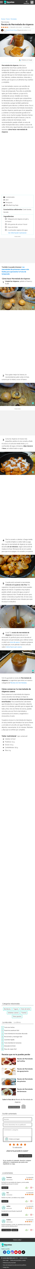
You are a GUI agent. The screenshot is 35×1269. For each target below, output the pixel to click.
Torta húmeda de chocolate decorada (15, 1033)
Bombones (7, 1009)
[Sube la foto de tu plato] (23, 1107)
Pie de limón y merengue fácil (13, 1036)
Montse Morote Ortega (11, 30)
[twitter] (8, 1252)
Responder (4, 1188)
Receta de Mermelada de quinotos (25, 1080)
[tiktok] (23, 1252)
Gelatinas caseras (13, 1013)
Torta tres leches (9, 1027)
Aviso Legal (5, 1260)
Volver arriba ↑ (17, 1240)
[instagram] (12, 1252)
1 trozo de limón (12, 227)
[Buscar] (32, 2)
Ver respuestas (6, 1230)
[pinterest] (19, 1252)
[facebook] (4, 1252)
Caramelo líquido (9, 1040)
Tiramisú (23, 1013)
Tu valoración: (17, 1148)
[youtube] (16, 1252)
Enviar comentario (25, 1156)
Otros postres (17, 1016)
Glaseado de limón (10, 1046)
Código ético (6, 1267)
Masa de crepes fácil (10, 1049)
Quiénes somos (23, 1258)
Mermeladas (14, 19)
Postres (8, 19)
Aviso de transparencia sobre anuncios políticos (14, 1265)
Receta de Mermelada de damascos (25, 1090)
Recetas (3, 19)
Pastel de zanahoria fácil (11, 1030)
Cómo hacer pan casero (14, 647)
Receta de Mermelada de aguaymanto (25, 1070)
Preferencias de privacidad (9, 1262)
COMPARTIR (26, 3)
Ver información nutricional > (17, 233)
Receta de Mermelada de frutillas (25, 1060)
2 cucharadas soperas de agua (17, 230)
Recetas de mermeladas (18, 682)
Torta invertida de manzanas (12, 1043)
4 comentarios (26, 27)
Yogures (15, 1009)
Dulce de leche (25, 1009)
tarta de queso (15, 642)
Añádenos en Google (26, 60)
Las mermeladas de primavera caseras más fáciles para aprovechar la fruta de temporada (15, 270)
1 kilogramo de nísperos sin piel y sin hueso (17, 220)
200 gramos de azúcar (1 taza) (17, 224)
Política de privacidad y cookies (18, 1260)
